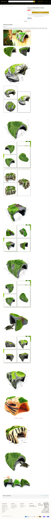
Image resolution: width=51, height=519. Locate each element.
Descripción (25, 21)
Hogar (1, 3)
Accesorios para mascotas (12, 3)
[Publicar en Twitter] (28, 18)
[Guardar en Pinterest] (31, 18)
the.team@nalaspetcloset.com (32, 506)
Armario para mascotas (28, 3)
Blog (41, 3)
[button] (38, 14)
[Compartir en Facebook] (27, 18)
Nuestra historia (34, 3)
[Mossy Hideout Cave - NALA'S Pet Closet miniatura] (3, 9)
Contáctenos (38, 3)
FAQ (2, 512)
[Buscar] (34, 1)
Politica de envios (4, 510)
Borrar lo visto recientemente (44, 495)
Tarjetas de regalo (6, 3)
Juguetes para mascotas (20, 3)
